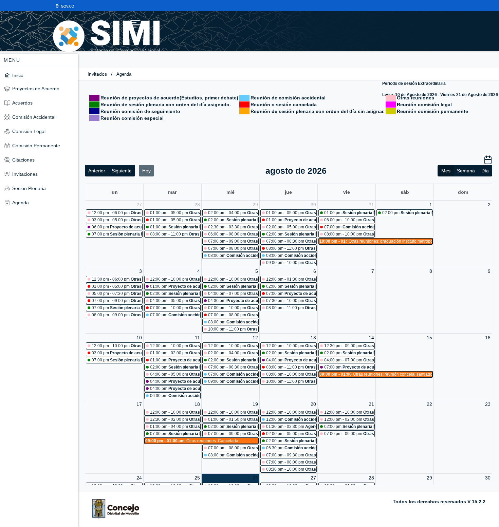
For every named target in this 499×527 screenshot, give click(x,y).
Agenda (123, 74)
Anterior (96, 170)
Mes (445, 170)
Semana (466, 170)
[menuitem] (39, 75)
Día (485, 170)
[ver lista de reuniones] (488, 162)
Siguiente (122, 170)
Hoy (146, 170)
